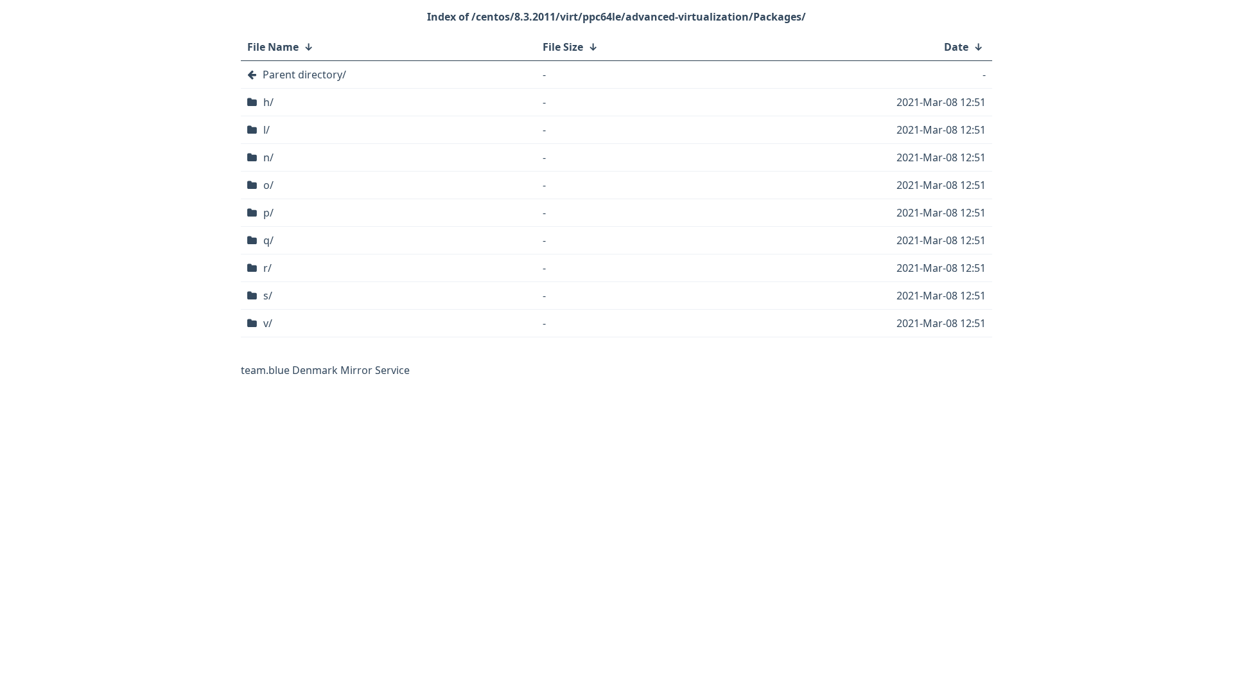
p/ (268, 213)
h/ (268, 102)
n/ (268, 157)
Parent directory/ (304, 74)
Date (956, 47)
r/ (267, 268)
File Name (273, 47)
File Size (563, 47)
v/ (267, 323)
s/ (267, 296)
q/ (268, 240)
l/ (266, 130)
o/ (268, 185)
